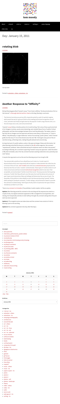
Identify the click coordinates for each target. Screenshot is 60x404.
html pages (7, 358)
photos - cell (7, 379)
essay (9, 127)
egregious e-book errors (10, 349)
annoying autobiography (11, 317)
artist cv (18, 24)
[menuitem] (3, 24)
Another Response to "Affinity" (21, 104)
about (3, 24)
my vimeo (6, 259)
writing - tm (7, 396)
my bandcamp (8, 238)
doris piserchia (8, 232)
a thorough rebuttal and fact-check (20, 113)
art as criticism (8, 334)
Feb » (7, 294)
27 (31, 289)
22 (46, 286)
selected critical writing (10, 266)
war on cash (7, 392)
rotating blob (10, 46)
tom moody (30, 17)
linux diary (7, 362)
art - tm (6, 326)
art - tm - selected (9, 332)
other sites (5, 29)
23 (53, 286)
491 (35, 145)
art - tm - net (7, 330)
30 (53, 289)
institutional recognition (32, 170)
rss (12, 29)
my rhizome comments (10, 253)
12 (23, 284)
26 (23, 289)
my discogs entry (8, 242)
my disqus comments (10, 244)
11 (14, 284)
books (5, 341)
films (5, 351)
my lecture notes (9, 246)
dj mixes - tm (7, 347)
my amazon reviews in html (11, 236)
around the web (8, 322)
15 (46, 284)
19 (23, 286)
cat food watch (8, 343)
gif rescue (6, 356)
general (10, 212)
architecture (7, 320)
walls (5, 390)
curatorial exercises (40, 165)
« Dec (3, 294)
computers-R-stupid (10, 345)
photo (5, 373)
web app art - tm (8, 394)
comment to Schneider (15, 188)
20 (31, 286)
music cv (26, 24)
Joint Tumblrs (23, 165)
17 (6, 286)
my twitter (7, 255)
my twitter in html (9, 257)
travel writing (7, 268)
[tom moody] (30, 9)
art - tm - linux (8, 328)
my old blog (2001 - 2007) (11, 249)
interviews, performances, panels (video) (15, 234)
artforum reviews (9, 337)
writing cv (35, 24)
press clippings (46, 24)
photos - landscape (9, 381)
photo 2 (6, 375)
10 (6, 284)
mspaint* (6, 364)
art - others (7, 324)
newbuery (7, 263)
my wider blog (8, 261)
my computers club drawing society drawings (16, 240)
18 (14, 286)
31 (6, 291)
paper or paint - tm (9, 371)
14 (38, 284)
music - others (8, 366)
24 (6, 289)
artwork (11, 24)
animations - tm (23, 93)
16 (53, 284)
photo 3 (6, 377)
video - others (8, 385)
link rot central (8, 360)
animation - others (13, 93)
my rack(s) (7, 251)
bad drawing (7, 339)
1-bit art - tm (7, 311)
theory (6, 383)
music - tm (7, 368)
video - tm (7, 388)
